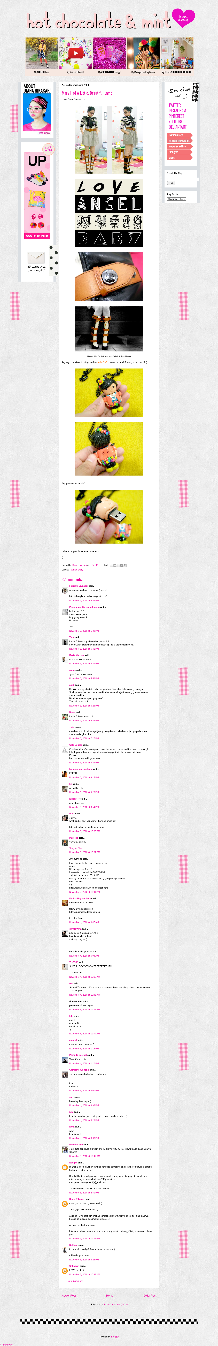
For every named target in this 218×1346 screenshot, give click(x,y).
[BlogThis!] (115, 565)
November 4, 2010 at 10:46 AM (84, 995)
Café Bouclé (75, 745)
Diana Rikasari (76, 1199)
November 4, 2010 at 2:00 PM (84, 1090)
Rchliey (73, 1245)
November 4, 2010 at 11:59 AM (84, 1033)
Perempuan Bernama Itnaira (84, 607)
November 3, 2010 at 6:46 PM (84, 720)
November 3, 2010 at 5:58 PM (84, 678)
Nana (72, 712)
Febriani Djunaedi (78, 586)
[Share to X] (118, 565)
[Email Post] (105, 565)
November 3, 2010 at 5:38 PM (84, 631)
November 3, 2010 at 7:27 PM (84, 738)
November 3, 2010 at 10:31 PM (84, 852)
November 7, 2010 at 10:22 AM (84, 1274)
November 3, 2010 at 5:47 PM (84, 663)
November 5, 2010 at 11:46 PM (84, 1238)
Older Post (150, 1295)
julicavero (74, 799)
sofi (71, 1097)
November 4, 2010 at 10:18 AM (84, 977)
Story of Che (75, 848)
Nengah (73, 1162)
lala (71, 1016)
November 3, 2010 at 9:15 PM (84, 777)
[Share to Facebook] (121, 565)
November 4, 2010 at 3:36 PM (84, 1105)
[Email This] (112, 565)
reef (71, 983)
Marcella (73, 838)
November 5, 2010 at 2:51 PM (84, 1192)
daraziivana (75, 929)
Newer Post (69, 1295)
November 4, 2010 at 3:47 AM (84, 922)
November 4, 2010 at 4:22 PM (84, 1120)
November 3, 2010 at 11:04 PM (84, 892)
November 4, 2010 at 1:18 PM (84, 1048)
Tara (71, 637)
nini (71, 1112)
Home (109, 1295)
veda (71, 727)
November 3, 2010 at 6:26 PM (84, 705)
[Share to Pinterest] (125, 565)
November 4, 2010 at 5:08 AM (84, 955)
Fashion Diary (76, 569)
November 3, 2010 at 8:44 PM (84, 762)
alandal (73, 1040)
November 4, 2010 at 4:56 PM (84, 1138)
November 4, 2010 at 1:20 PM (84, 1063)
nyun (72, 670)
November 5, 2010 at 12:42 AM (84, 1156)
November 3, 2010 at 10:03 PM (84, 831)
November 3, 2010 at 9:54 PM (84, 807)
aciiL (71, 685)
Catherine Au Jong (79, 1070)
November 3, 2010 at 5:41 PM (84, 649)
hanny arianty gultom (80, 769)
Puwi (72, 813)
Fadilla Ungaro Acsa (80, 898)
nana (71, 1126)
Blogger (115, 1336)
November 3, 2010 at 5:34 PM (84, 600)
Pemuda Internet (78, 1055)
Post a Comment (74, 1281)
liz (70, 784)
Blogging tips (6, 1344)
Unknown (74, 1266)
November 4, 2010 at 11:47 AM (84, 1009)
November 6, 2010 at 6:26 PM (84, 1259)
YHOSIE (73, 962)
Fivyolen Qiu (76, 1144)
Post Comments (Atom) (116, 1304)
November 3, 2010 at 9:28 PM (84, 792)
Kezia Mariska (76, 655)
